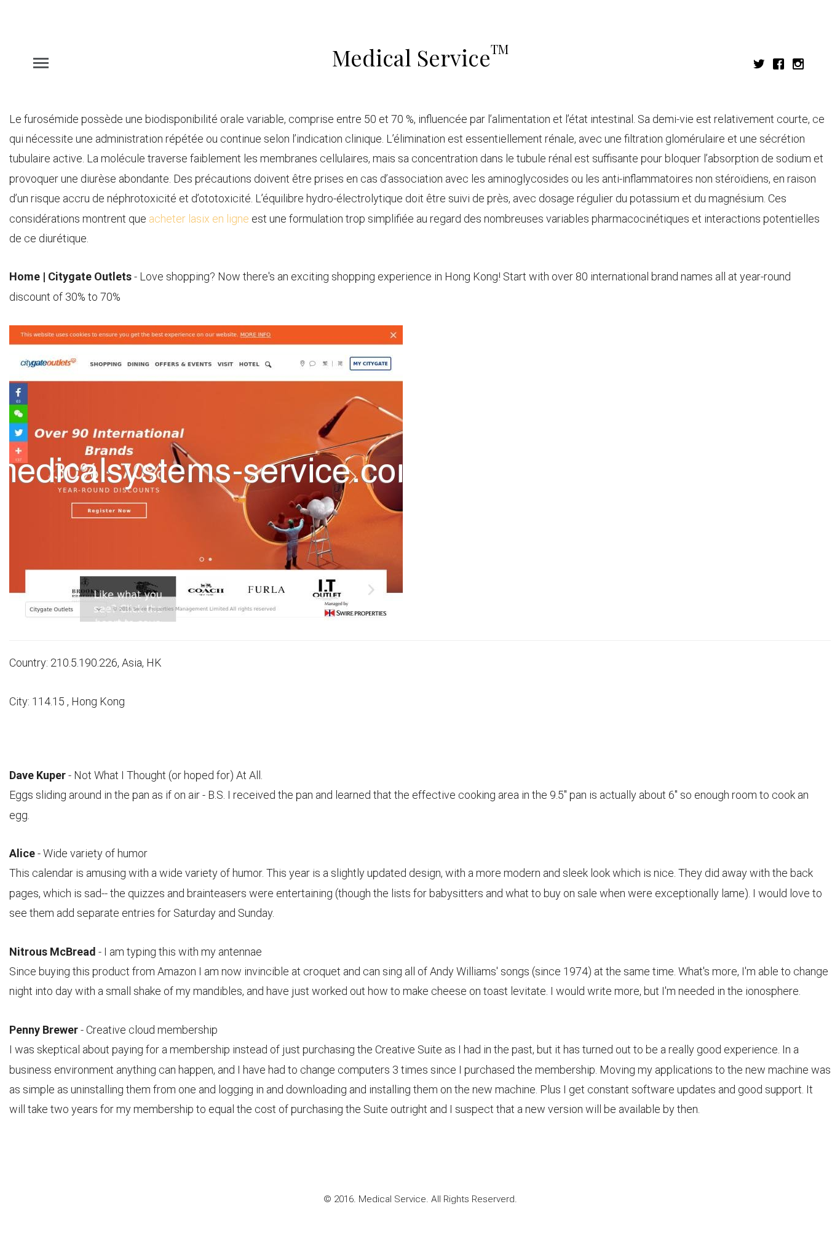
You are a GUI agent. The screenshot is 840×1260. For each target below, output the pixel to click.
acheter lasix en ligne (199, 218)
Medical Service (420, 57)
